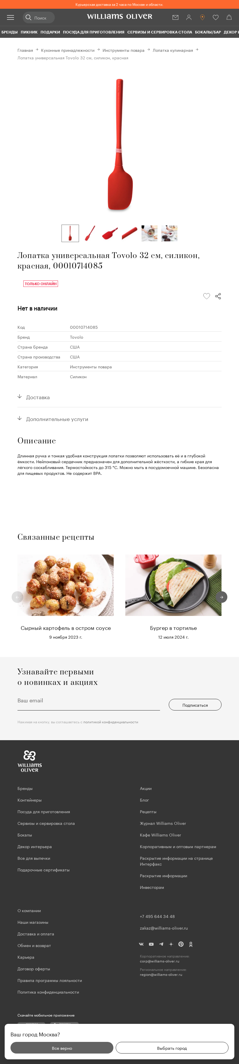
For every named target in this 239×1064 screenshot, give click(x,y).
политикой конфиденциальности (110, 721)
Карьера (25, 956)
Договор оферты (33, 968)
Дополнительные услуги (57, 418)
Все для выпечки (33, 858)
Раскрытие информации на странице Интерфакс (176, 861)
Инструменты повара (124, 50)
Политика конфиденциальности (48, 991)
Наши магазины (32, 922)
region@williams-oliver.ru (161, 974)
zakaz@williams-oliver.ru (164, 927)
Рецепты (148, 811)
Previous (17, 597)
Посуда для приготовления (93, 32)
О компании (29, 910)
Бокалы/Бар (208, 32)
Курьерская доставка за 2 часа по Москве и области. (119, 4)
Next (221, 597)
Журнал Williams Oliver (163, 823)
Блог (144, 799)
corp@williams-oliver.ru (159, 960)
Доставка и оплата (35, 933)
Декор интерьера (34, 846)
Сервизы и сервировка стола (159, 32)
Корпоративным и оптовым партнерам (178, 846)
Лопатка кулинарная (173, 50)
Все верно (62, 1048)
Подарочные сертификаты (43, 869)
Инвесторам (152, 887)
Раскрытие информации (163, 875)
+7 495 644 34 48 (157, 916)
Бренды (9, 32)
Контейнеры (29, 799)
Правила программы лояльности (49, 980)
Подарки (50, 32)
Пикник (29, 32)
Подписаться (195, 704)
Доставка (38, 396)
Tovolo (76, 337)
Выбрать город (172, 1048)
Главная (25, 50)
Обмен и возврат (34, 945)
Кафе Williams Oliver (160, 834)
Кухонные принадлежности (67, 50)
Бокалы (24, 834)
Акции (146, 788)
